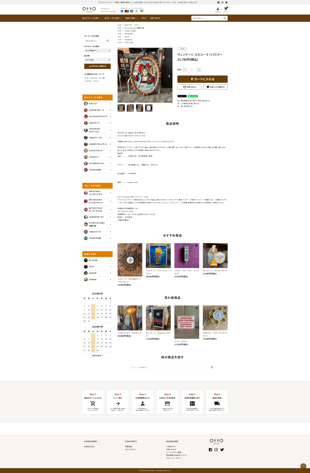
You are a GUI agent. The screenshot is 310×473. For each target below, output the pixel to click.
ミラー (137, 25)
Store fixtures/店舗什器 (134, 28)
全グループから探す (112, 18)
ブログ (143, 18)
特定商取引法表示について (176, 455)
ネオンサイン (93, 78)
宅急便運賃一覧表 (144, 156)
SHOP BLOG (130, 449)
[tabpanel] (145, 75)
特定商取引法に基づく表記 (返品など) (193, 101)
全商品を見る (89, 446)
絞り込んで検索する (97, 66)
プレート (96, 81)
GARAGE (128, 40)
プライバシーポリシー (174, 458)
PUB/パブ (128, 25)
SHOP (127, 37)
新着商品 (128, 446)
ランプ (86, 78)
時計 (103, 78)
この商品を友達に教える (188, 103)
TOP (119, 25)
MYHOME (129, 34)
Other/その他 (130, 31)
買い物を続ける (185, 106)
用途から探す (130, 18)
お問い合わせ (155, 18)
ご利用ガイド (171, 446)
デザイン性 (129, 42)
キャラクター (88, 81)
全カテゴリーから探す (90, 18)
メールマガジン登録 (173, 452)
